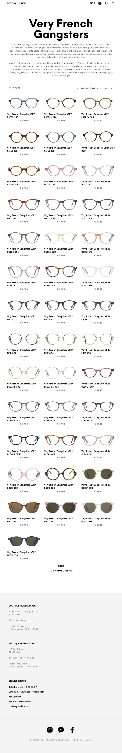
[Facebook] (72, 730)
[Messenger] (61, 730)
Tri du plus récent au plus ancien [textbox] (94, 89)
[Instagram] (50, 730)
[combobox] (94, 89)
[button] (92, 2)
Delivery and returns (19, 706)
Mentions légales (84, 740)
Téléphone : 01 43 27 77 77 (23, 687)
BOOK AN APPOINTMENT (21, 701)
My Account (15, 696)
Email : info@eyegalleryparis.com (26, 691)
